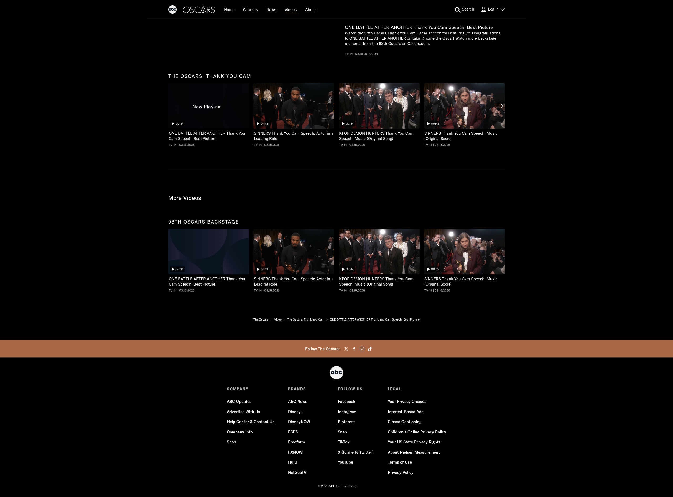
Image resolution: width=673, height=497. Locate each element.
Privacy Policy (401, 472)
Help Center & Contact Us (250, 421)
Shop (231, 441)
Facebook (346, 401)
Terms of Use (400, 462)
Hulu (292, 462)
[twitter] (346, 349)
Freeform (296, 441)
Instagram (347, 411)
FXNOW (295, 452)
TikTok (343, 441)
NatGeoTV (297, 472)
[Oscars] (199, 10)
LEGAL (394, 389)
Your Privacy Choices (407, 401)
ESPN (293, 431)
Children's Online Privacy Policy (417, 431)
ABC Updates (239, 401)
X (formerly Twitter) (356, 452)
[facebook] (354, 349)
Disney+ (295, 411)
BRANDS (297, 389)
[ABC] (172, 10)
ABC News (297, 401)
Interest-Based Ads (406, 411)
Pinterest (346, 421)
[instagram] (362, 349)
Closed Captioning (404, 421)
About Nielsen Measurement (414, 452)
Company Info (240, 431)
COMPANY (238, 389)
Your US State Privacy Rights (414, 441)
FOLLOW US (350, 389)
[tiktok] (370, 349)
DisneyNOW (299, 421)
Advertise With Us (243, 411)
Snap (342, 431)
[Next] (501, 106)
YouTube (345, 462)
